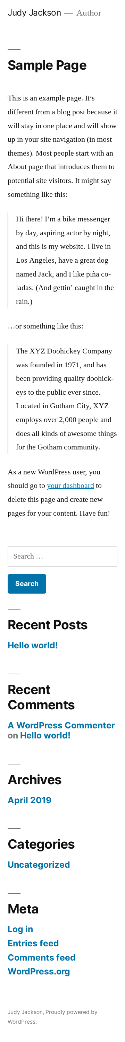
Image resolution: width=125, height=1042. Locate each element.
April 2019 (29, 800)
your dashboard (70, 485)
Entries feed (33, 943)
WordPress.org (39, 971)
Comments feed (42, 957)
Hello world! (33, 645)
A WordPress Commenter (61, 725)
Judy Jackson (34, 12)
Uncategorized (39, 864)
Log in (20, 929)
